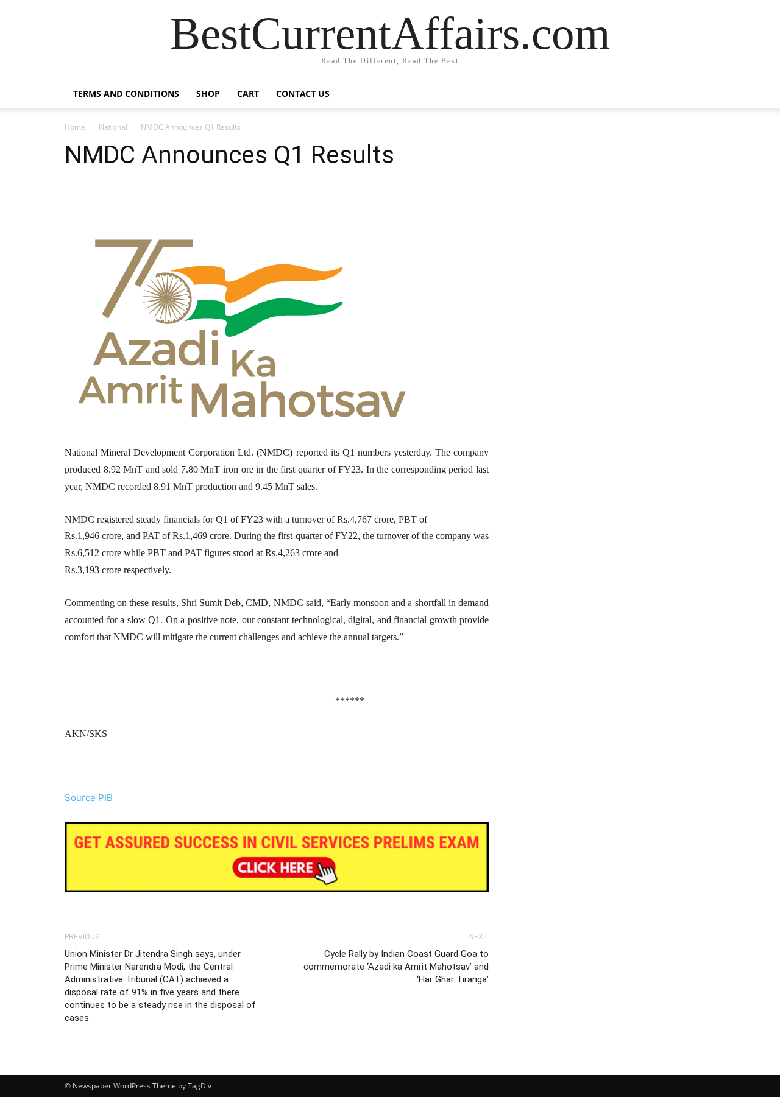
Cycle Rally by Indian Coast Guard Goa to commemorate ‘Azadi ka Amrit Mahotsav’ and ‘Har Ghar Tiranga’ (396, 966)
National (113, 127)
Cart (248, 93)
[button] (700, 95)
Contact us (303, 93)
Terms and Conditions (126, 93)
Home (75, 127)
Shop (208, 93)
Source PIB (89, 797)
